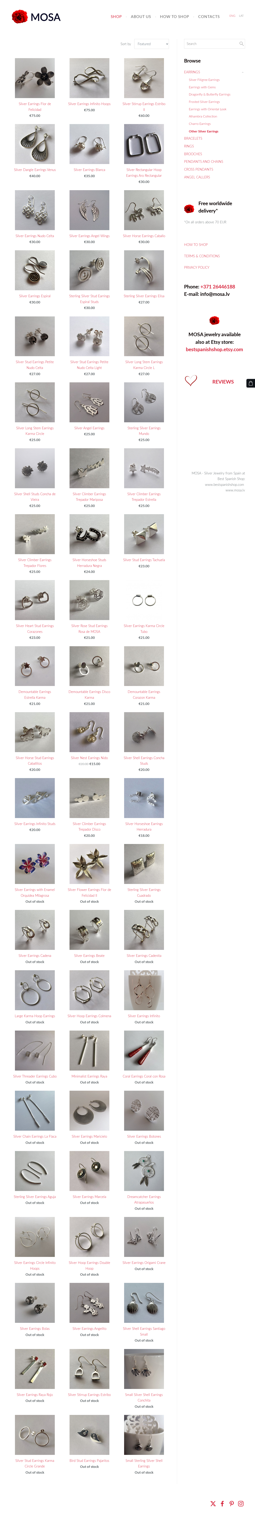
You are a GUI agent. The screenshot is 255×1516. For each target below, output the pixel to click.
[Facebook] (222, 1503)
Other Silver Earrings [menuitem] (203, 131)
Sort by (126, 44)
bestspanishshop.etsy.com (214, 349)
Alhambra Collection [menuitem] (203, 116)
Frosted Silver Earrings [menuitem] (204, 101)
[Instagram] (241, 1503)
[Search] (241, 44)
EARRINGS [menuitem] (192, 72)
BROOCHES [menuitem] (193, 154)
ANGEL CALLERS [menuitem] (197, 177)
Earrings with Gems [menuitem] (202, 87)
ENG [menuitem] (232, 16)
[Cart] (250, 383)
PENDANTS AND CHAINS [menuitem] (203, 161)
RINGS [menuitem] (189, 146)
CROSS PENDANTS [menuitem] (198, 169)
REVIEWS (223, 381)
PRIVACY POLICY (196, 267)
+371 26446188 (217, 286)
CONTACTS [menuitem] (209, 16)
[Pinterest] (232, 1503)
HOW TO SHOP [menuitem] (174, 16)
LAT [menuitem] (241, 16)
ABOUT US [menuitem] (141, 16)
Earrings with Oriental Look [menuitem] (208, 109)
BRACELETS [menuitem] (193, 138)
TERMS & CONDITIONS (202, 256)
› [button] (243, 72)
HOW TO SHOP (196, 244)
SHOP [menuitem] (116, 16)
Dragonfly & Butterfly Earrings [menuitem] (209, 94)
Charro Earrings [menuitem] (200, 123)
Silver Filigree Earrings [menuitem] (204, 80)
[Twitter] (213, 1503)
